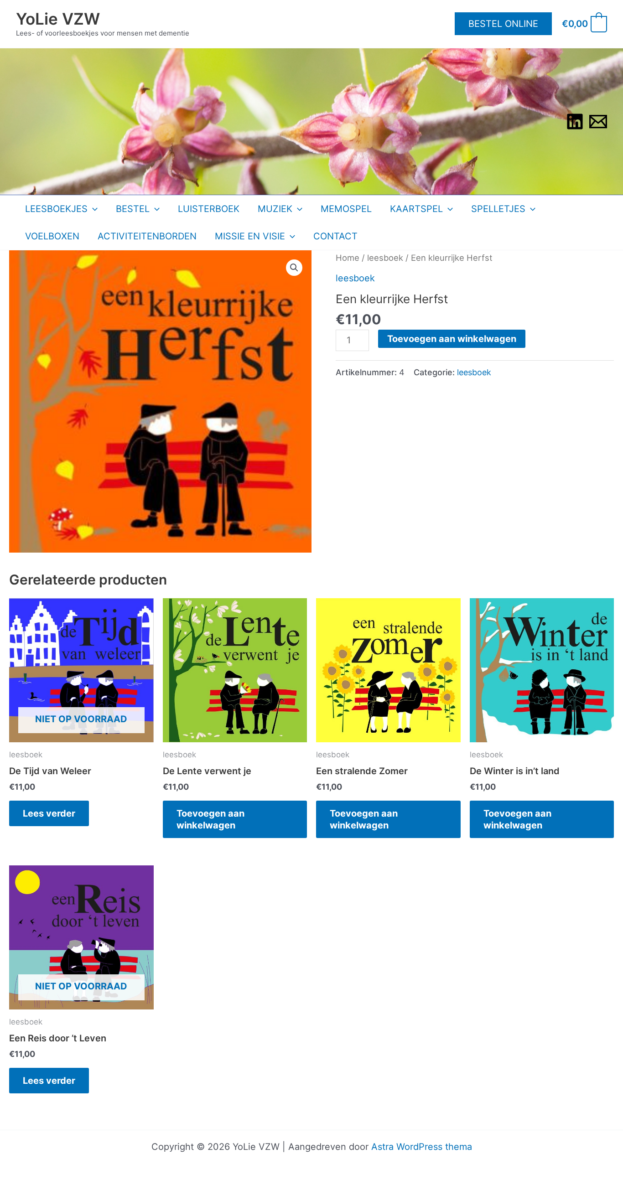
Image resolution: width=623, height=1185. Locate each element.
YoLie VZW (58, 18)
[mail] (598, 121)
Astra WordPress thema (421, 1146)
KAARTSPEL (416, 208)
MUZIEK (275, 208)
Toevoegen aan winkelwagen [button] (210, 819)
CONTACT (335, 236)
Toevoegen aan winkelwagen (451, 338)
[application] (93, 209)
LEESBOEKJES (56, 208)
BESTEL (133, 208)
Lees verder (49, 813)
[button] (503, 23)
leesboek (385, 258)
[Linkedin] (575, 121)
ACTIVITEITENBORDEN (147, 236)
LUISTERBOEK (208, 208)
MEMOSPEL (346, 208)
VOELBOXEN (52, 236)
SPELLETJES (498, 208)
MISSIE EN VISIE (250, 236)
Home (347, 258)
